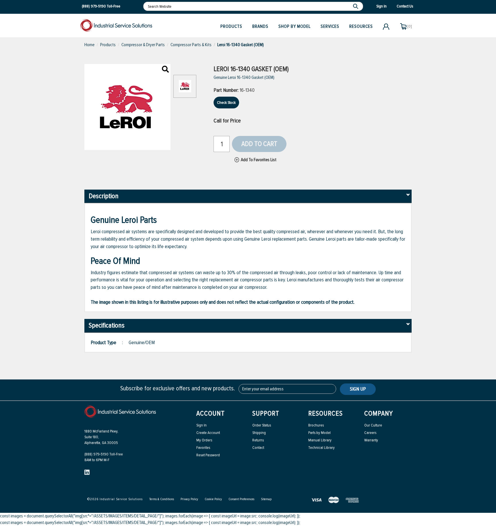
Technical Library (321, 447)
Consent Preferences (241, 499)
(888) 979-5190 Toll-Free (103, 454)
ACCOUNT (210, 413)
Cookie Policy (213, 499)
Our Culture (373, 425)
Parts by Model (319, 432)
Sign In (201, 425)
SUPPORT (265, 413)
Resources (361, 26)
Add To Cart (259, 144)
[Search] (356, 6)
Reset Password (208, 455)
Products (231, 26)
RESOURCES (325, 413)
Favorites (203, 447)
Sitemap (266, 499)
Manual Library (320, 440)
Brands (260, 26)
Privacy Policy (189, 499)
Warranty (371, 440)
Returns (258, 440)
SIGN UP (358, 389)
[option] (184, 89)
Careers (370, 432)
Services (330, 26)
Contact (258, 447)
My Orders (204, 440)
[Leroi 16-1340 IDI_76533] (165, 70)
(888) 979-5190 (94, 6)
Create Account (208, 432)
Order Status (261, 425)
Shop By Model (294, 26)
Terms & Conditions (161, 499)
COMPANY (378, 413)
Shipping (259, 432)
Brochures (316, 425)
